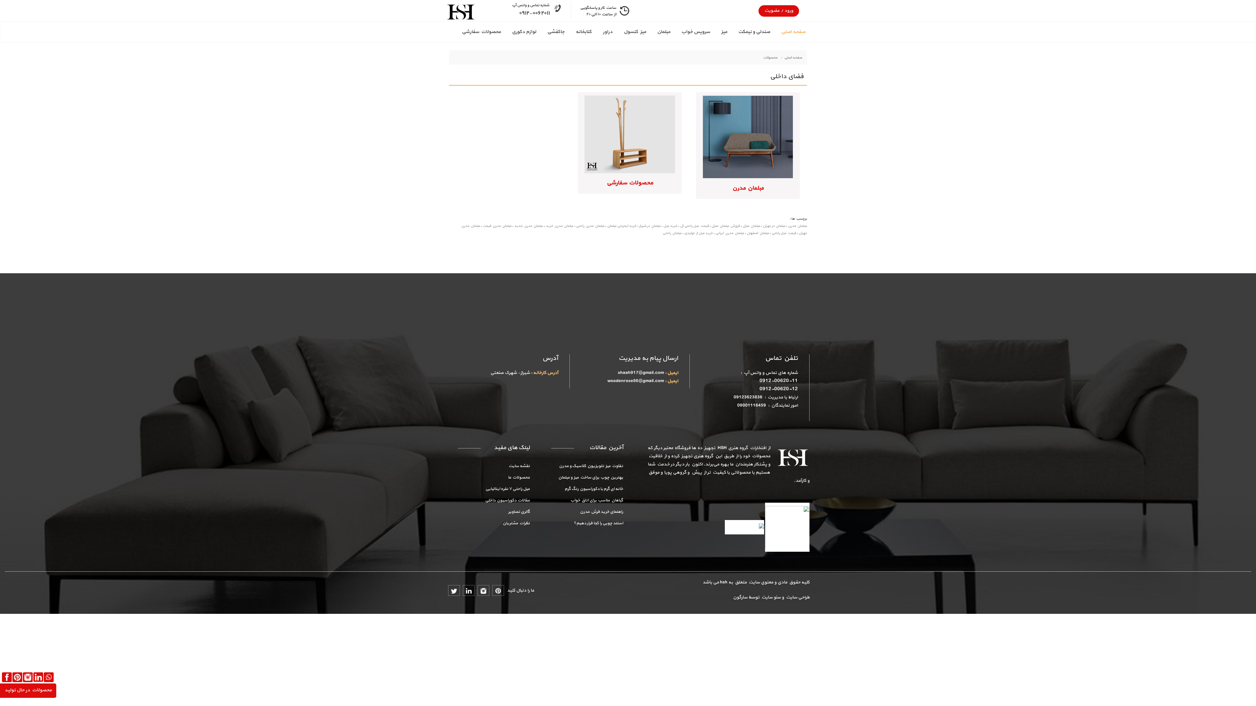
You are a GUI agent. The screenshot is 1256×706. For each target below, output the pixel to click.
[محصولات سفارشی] (629, 133)
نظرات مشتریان (516, 523)
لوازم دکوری (524, 32)
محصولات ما (519, 477)
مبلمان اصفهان (758, 233)
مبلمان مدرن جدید (528, 226)
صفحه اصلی (793, 32)
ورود (788, 10)
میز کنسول (635, 32)
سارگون (740, 597)
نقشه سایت (519, 466)
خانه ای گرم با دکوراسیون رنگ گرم (594, 489)
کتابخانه (584, 32)
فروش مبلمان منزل (725, 226)
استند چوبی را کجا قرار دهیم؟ (598, 523)
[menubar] (628, 32)
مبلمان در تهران (774, 226)
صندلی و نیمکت (754, 32)
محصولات (770, 57)
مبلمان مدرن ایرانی (729, 233)
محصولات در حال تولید (28, 690)
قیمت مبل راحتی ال (694, 226)
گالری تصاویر (519, 512)
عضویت (772, 10)
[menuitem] (787, 32)
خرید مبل (670, 226)
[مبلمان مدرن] (748, 136)
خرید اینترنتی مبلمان (622, 226)
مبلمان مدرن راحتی (590, 226)
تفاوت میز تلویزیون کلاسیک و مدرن (591, 466)
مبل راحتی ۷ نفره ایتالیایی (507, 489)
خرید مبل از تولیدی (698, 233)
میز (724, 32)
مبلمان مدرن (748, 188)
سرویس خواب (695, 32)
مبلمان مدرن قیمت (497, 226)
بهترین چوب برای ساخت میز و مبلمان (590, 477)
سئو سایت (770, 597)
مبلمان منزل (751, 226)
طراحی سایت (797, 597)
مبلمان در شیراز (650, 226)
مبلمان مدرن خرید (559, 226)
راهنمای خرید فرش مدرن (601, 512)
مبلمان (663, 32)
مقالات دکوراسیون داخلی (507, 500)
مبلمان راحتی (672, 233)
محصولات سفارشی (481, 32)
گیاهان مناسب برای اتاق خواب (596, 500)
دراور (608, 32)
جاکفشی (556, 32)
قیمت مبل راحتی (784, 233)
